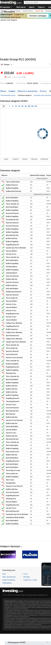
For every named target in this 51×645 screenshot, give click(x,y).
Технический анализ (7, 95)
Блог (4, 574)
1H (22, 106)
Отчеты (43, 91)
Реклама (26, 577)
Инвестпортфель (8, 580)
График (11, 91)
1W (32, 106)
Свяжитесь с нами (30, 580)
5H (26, 106)
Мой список (20, 7)
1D (29, 106)
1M (36, 106)
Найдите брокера (10, 546)
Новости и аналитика (27, 91)
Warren (38, 11)
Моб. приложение (9, 577)
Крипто (31, 7)
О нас (25, 574)
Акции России (28, 11)
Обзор (3, 91)
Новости (41, 7)
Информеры (7, 583)
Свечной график (3, 106)
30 (19, 106)
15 (16, 106)
